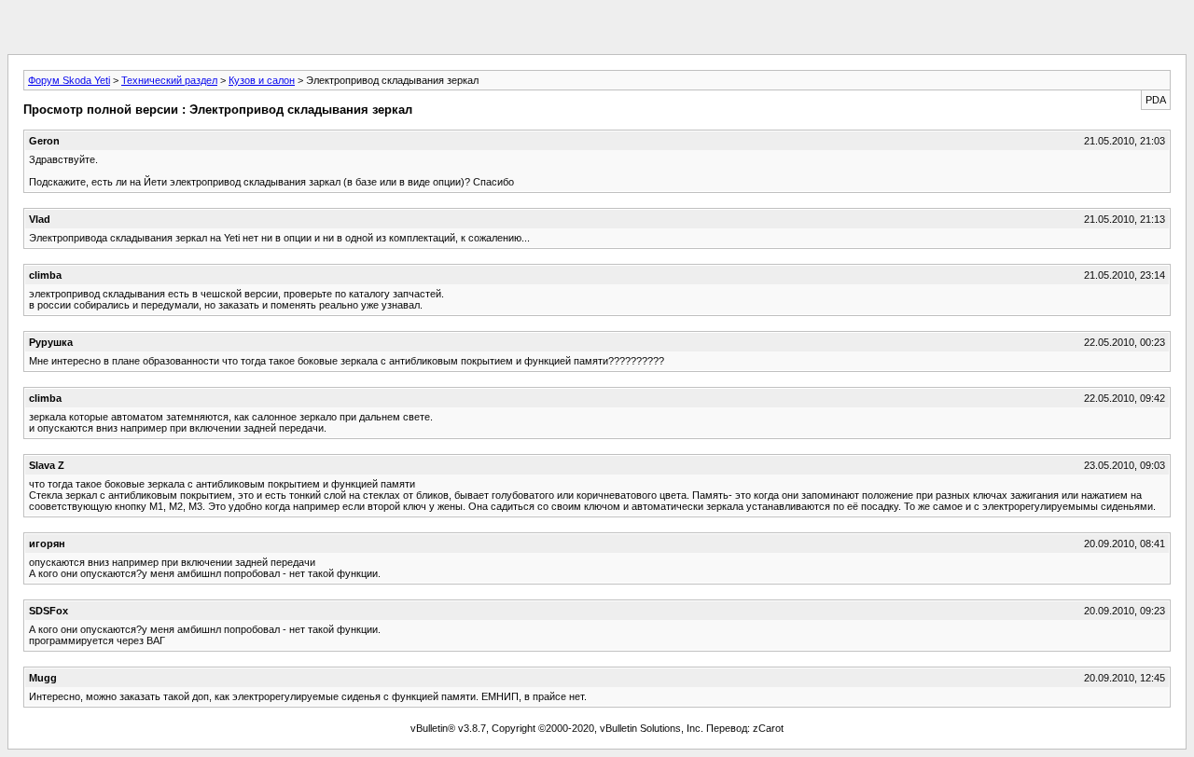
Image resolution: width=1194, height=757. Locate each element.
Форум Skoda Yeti (69, 80)
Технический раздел (169, 80)
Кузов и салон (262, 80)
